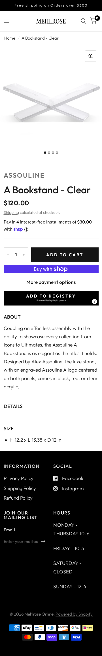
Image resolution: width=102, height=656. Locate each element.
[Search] (83, 21)
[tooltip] (94, 301)
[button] (51, 298)
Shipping (11, 212)
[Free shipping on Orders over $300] (51, 5)
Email (9, 529)
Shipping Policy (20, 488)
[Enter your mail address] (43, 541)
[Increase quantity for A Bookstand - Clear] (24, 255)
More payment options (51, 282)
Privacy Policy (18, 478)
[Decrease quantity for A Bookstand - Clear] (8, 255)
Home (9, 38)
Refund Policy (18, 498)
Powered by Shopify (74, 614)
